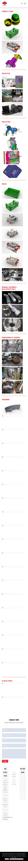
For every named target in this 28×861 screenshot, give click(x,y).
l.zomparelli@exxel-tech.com (5, 818)
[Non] (26, 856)
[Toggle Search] (22, 3)
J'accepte (7, 859)
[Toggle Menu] (25, 3)
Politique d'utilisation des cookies (16, 859)
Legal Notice (14, 784)
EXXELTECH (14, 774)
